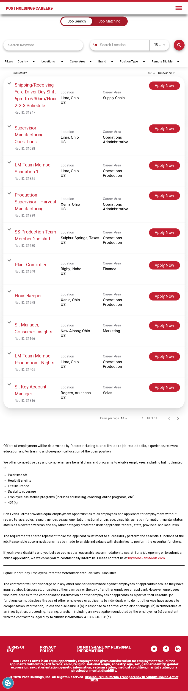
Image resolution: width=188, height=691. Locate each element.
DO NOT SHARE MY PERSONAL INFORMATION (104, 648)
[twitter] (154, 649)
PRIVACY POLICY (48, 648)
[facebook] (166, 649)
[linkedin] (178, 649)
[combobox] (43, 45)
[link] (94, 97)
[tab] (76, 21)
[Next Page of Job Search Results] (178, 418)
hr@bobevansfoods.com (146, 558)
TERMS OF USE (16, 648)
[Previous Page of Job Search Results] (169, 418)
